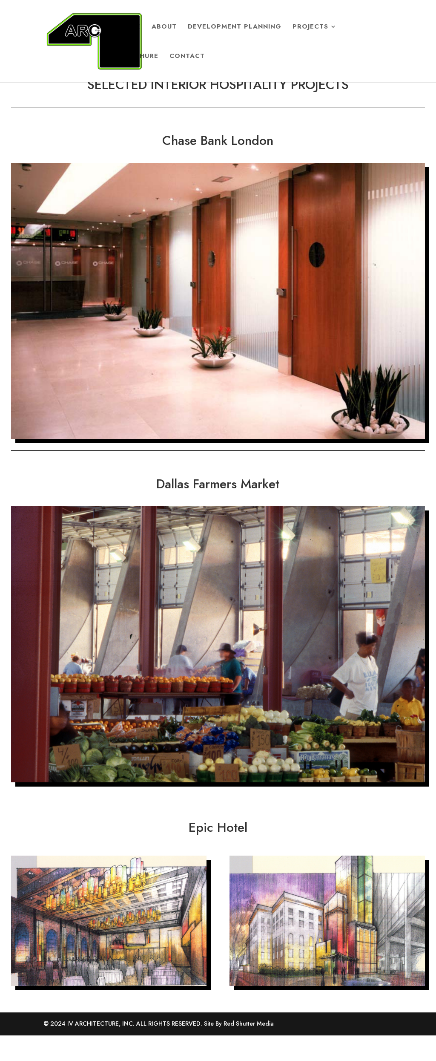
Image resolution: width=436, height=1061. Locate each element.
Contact (187, 57)
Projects (310, 27)
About (164, 27)
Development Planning (234, 27)
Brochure (138, 57)
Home (130, 27)
